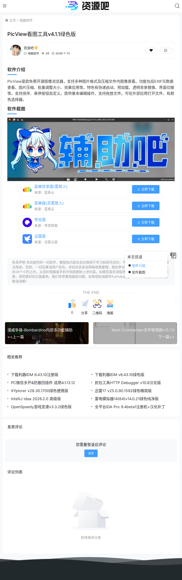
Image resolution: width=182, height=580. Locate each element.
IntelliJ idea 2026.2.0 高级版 (36, 398)
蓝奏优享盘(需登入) (51, 186)
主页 (12, 20)
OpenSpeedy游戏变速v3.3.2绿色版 (41, 406)
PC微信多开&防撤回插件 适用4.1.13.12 (43, 382)
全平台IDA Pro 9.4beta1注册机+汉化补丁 (130, 406)
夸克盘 (40, 219)
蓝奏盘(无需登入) (49, 203)
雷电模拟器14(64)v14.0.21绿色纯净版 (127, 398)
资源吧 (29, 48)
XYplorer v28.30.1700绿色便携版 (39, 390)
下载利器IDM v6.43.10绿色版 (119, 374)
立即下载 (147, 189)
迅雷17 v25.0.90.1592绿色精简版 (123, 390)
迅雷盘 (40, 236)
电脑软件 (26, 20)
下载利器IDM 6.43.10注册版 (34, 374)
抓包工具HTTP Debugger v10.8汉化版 (128, 382)
